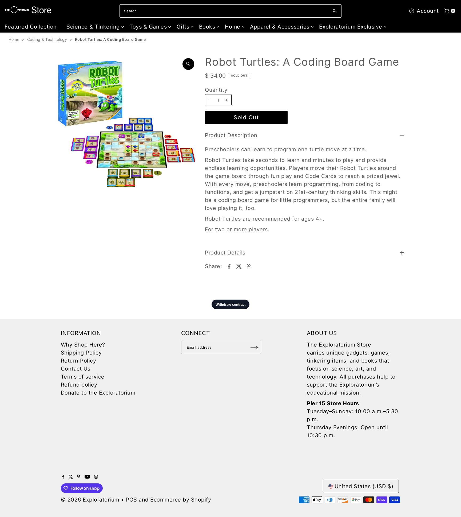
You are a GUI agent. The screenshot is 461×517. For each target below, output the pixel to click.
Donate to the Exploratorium (98, 392)
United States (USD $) (364, 486)
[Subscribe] (254, 347)
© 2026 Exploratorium (90, 499)
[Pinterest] (78, 477)
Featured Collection (31, 26)
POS (131, 499)
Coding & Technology (47, 39)
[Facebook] (63, 477)
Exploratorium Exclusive (350, 26)
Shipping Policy (81, 352)
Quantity (216, 90)
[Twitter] (71, 477)
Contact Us (75, 368)
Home (232, 26)
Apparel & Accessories (279, 26)
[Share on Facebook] (229, 266)
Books (207, 26)
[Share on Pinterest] (249, 266)
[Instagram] (96, 477)
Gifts (183, 26)
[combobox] (230, 11)
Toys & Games (148, 26)
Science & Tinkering (93, 26)
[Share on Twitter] (239, 266)
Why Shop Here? (83, 344)
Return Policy (78, 360)
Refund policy (79, 384)
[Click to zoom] (188, 64)
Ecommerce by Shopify (180, 499)
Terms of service (83, 376)
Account (428, 11)
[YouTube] (87, 477)
